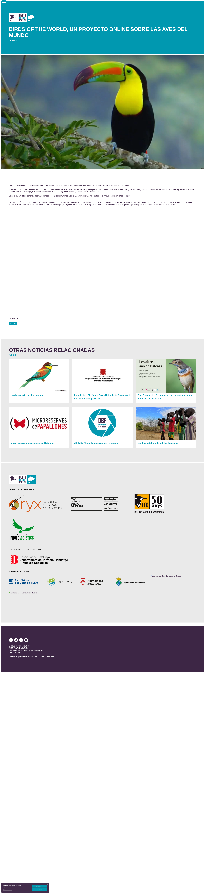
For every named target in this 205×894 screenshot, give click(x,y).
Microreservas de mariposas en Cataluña (32, 443)
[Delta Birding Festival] (22, 483)
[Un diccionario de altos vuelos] (39, 392)
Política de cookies (36, 657)
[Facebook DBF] (11, 642)
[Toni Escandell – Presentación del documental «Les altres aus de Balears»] (166, 392)
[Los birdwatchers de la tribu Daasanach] (166, 440)
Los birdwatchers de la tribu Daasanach (158, 443)
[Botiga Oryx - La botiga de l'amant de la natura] (36, 504)
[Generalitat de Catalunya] (40, 559)
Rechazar (39, 889)
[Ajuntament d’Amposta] (97, 581)
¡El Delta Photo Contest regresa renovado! (96, 443)
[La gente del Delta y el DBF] (14, 355)
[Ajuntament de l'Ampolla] (132, 581)
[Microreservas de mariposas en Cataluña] (39, 440)
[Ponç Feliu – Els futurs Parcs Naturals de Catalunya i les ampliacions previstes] (102, 392)
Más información (7, 890)
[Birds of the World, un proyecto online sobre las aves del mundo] (22, 21)
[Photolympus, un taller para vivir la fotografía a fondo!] (10, 355)
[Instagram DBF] (21, 642)
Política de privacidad (18, 657)
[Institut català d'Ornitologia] (159, 504)
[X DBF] (16, 642)
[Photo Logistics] (36, 529)
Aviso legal (50, 657)
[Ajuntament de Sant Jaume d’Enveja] (26, 598)
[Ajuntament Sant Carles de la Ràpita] (168, 581)
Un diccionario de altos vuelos (27, 395)
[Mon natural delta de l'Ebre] (98, 503)
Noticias (13, 323)
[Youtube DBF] (26, 642)
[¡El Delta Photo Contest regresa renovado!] (102, 440)
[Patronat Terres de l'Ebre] (61, 581)
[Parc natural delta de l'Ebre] (26, 581)
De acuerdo (39, 886)
